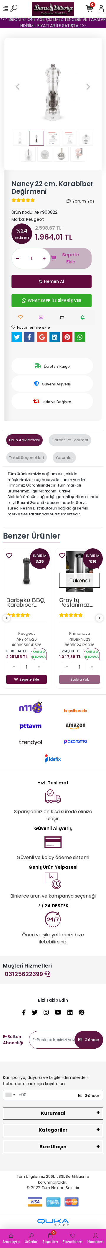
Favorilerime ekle (33, 327)
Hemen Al (54, 281)
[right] (100, 618)
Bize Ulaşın (53, 1146)
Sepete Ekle (70, 258)
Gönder (92, 1039)
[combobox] (10, 1095)
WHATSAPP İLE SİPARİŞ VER (55, 300)
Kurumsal (53, 1113)
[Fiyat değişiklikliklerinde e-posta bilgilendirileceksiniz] (84, 317)
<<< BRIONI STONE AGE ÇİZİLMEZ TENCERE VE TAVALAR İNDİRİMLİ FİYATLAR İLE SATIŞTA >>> (53, 22)
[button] (17, 86)
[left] (7, 618)
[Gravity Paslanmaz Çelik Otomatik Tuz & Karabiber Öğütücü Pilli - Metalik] (79, 571)
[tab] (24, 440)
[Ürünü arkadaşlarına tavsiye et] (42, 317)
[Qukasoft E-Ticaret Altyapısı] (53, 1222)
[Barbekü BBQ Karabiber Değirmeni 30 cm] (26, 571)
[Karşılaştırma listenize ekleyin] (63, 317)
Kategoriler (53, 1130)
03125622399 (24, 974)
